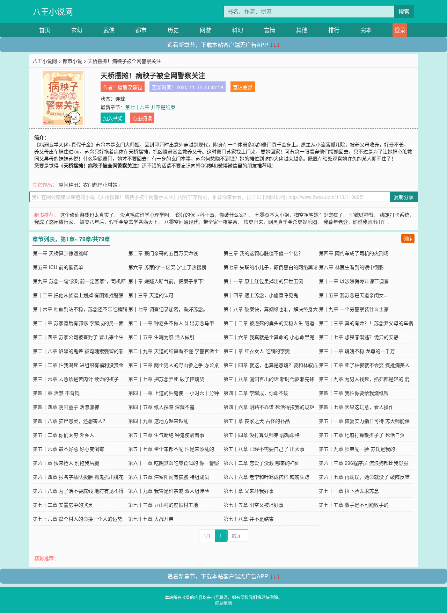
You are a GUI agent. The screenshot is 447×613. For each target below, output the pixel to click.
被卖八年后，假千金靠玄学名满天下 (119, 221)
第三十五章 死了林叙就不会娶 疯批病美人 (364, 364)
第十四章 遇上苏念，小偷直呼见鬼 (261, 294)
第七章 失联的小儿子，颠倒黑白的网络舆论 (271, 267)
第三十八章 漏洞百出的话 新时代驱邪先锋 (269, 378)
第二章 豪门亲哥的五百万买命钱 (163, 253)
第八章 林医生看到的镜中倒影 (351, 267)
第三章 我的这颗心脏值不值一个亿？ (263, 253)
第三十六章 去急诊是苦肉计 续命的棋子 (76, 378)
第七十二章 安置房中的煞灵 (63, 504)
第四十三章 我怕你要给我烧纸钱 (354, 392)
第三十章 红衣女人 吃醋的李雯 (257, 350)
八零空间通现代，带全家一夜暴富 (200, 221)
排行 (333, 30)
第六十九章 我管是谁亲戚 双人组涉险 (168, 490)
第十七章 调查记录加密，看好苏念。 (168, 308)
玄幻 (76, 30)
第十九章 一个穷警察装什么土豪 (354, 308)
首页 (44, 30)
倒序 (407, 238)
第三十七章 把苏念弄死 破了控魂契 (166, 378)
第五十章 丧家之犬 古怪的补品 (257, 420)
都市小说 (72, 60)
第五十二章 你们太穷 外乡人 (63, 434)
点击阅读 (142, 118)
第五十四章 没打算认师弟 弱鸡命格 (262, 434)
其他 (301, 30)
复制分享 (403, 196)
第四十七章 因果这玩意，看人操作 (356, 406)
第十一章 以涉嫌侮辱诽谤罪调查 (354, 280)
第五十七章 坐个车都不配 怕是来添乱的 (171, 448)
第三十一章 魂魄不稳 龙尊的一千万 (357, 350)
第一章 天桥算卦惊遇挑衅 (60, 253)
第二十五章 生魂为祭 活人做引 (161, 336)
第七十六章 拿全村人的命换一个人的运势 (77, 518)
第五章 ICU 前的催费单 (58, 267)
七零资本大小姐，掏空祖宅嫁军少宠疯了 (299, 214)
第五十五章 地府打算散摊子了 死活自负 (362, 434)
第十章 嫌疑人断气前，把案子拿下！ (168, 280)
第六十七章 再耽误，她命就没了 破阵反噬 (364, 476)
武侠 (109, 30)
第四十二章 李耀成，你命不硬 (256, 392)
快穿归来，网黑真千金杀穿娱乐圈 (280, 221)
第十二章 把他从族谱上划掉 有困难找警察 (78, 294)
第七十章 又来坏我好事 (249, 490)
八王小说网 (53, 11)
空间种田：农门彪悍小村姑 (88, 184)
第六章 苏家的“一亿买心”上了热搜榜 (167, 267)
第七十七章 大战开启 (151, 518)
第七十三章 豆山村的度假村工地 (163, 504)
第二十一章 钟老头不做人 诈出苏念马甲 (171, 322)
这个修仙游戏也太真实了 (87, 214)
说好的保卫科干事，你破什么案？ (212, 214)
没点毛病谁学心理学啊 (144, 214)
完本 (366, 30)
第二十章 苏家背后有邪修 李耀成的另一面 (78, 322)
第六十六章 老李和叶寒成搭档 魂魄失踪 (266, 476)
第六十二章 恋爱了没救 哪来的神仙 (262, 462)
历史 (173, 30)
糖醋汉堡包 (130, 87)
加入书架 (113, 118)
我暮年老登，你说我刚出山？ (355, 221)
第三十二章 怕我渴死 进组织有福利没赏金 (78, 364)
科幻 (237, 30)
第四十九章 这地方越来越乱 (158, 420)
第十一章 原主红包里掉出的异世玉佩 (263, 280)
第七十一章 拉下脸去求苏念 (349, 490)
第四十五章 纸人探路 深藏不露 (161, 406)
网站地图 (223, 603)
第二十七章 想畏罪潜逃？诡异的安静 (358, 336)
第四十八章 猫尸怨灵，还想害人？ (70, 420)
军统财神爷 (361, 214)
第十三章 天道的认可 (151, 294)
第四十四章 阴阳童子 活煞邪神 (66, 406)
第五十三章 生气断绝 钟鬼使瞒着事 (166, 434)
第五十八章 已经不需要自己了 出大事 (264, 448)
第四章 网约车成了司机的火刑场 (354, 253)
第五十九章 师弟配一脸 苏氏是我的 (357, 448)
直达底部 (242, 87)
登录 (399, 30)
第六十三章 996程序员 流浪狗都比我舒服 (363, 462)
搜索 (404, 11)
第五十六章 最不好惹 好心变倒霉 (68, 448)
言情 (269, 30)
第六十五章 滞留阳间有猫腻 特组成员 (168, 476)
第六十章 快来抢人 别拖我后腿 (66, 462)
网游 (205, 30)
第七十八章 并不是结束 (150, 106)
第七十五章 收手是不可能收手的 (354, 504)
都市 (141, 30)
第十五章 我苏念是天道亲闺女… (354, 294)
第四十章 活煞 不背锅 (56, 392)
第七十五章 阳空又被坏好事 (254, 504)
